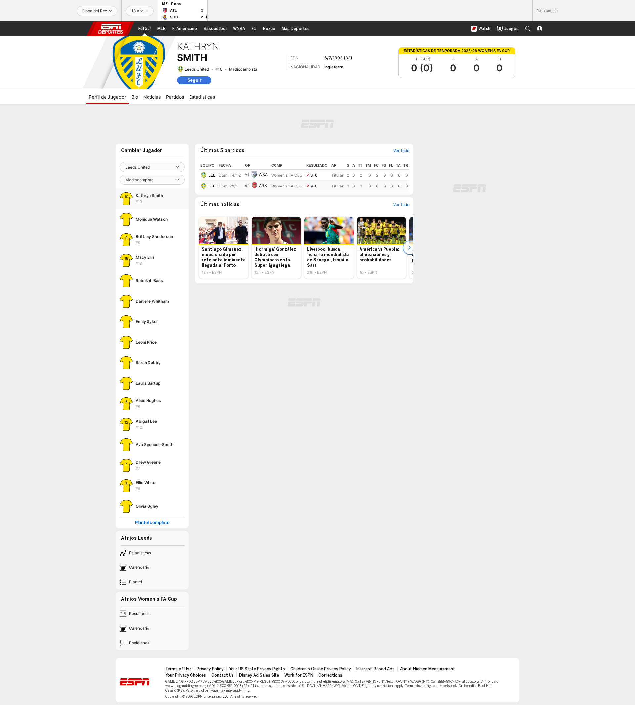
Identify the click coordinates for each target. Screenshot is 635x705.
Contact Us (222, 675)
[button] (527, 28)
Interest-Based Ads (375, 669)
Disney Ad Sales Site (259, 675)
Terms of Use (178, 669)
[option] (223, 248)
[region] (304, 176)
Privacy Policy (210, 669)
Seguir (194, 80)
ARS (263, 185)
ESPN (110, 28)
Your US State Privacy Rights (257, 669)
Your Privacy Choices (185, 675)
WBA (263, 174)
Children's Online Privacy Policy (320, 669)
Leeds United (197, 69)
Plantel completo (152, 522)
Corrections (330, 675)
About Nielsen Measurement (427, 669)
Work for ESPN (298, 675)
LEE (211, 175)
